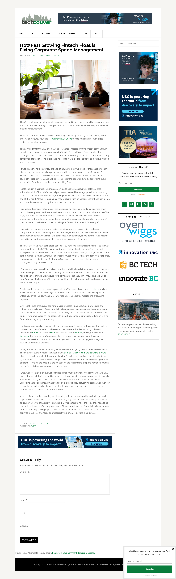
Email (23, 513)
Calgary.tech (70, 564)
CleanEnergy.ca (83, 564)
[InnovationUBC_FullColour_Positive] (138, 253)
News (32, 423)
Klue (95, 289)
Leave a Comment (52, 55)
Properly (78, 332)
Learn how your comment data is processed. (73, 553)
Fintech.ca (106, 564)
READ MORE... (124, 334)
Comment (25, 472)
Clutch (35, 332)
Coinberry (24, 336)
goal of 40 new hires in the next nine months (85, 353)
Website (24, 526)
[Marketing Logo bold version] (138, 242)
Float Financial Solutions (60, 139)
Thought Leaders (43, 423)
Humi (52, 332)
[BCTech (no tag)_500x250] (138, 273)
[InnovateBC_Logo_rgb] (138, 280)
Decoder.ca (96, 564)
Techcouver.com (36, 19)
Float (33, 426)
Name (23, 500)
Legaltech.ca (117, 564)
